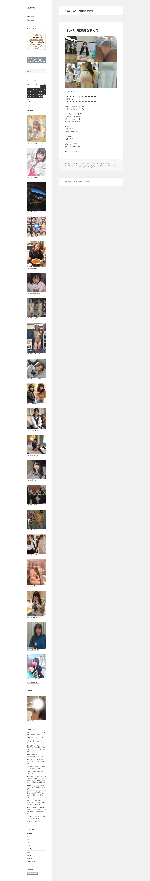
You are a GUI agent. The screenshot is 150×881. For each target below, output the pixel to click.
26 (33, 96)
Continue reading (72, 151)
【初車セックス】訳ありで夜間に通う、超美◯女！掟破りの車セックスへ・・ (36, 761)
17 (28, 94)
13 (36, 91)
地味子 (69, 165)
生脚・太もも (104, 165)
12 (33, 91)
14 (39, 91)
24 (28, 96)
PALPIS (29, 843)
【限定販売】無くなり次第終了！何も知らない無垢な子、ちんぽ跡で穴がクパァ (36, 787)
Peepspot (29, 858)
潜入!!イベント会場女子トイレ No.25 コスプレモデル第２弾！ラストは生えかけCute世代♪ (36, 802)
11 (30, 91)
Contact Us (88, 182)
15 (41, 91)
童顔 (73, 165)
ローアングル (96, 165)
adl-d (28, 852)
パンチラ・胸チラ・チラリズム (83, 165)
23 (44, 94)
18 (30, 94)
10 (28, 91)
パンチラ (98, 163)
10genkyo (29, 849)
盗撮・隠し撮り (105, 163)
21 (39, 94)
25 (30, 96)
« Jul (30, 101)
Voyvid (29, 855)
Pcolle (28, 839)
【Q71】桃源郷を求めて (82, 30)
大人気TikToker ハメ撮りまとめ (36, 821)
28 (39, 96)
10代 (93, 163)
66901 (94, 167)
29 (41, 96)
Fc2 (28, 836)
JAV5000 (31, 7)
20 (36, 94)
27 (36, 96)
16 (44, 91)
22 (41, 94)
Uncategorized (31, 861)
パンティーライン (72, 167)
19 (33, 94)
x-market (29, 833)
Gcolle (28, 846)
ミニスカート (88, 163)
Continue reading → (33, 682)
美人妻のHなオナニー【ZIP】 (35, 738)
